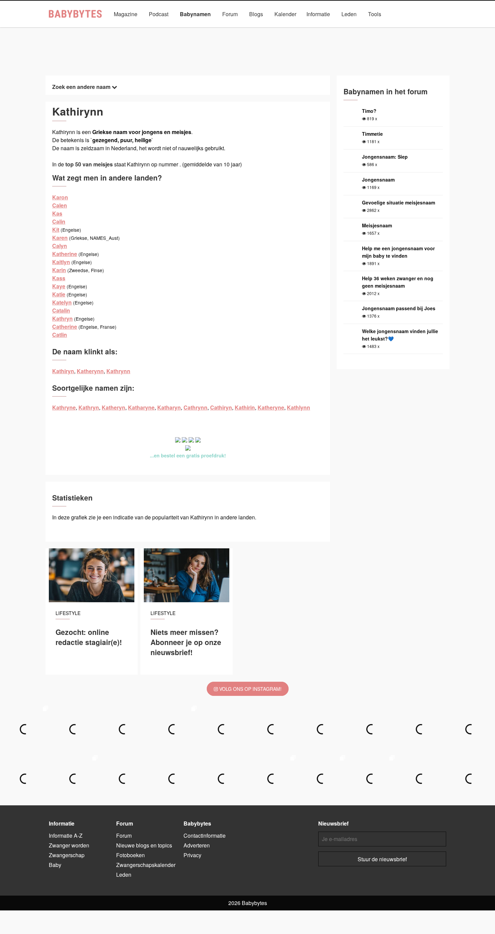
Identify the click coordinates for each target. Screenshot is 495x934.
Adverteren (197, 845)
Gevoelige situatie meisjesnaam (398, 202)
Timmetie (372, 133)
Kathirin (245, 407)
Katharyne (141, 407)
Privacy (192, 855)
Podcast (158, 14)
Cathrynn (195, 407)
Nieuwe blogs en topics (144, 845)
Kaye (58, 286)
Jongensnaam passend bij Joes (398, 308)
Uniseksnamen (267, 29)
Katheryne (271, 407)
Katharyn (169, 407)
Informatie (318, 14)
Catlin (59, 335)
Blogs (256, 14)
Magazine (125, 14)
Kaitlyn (61, 262)
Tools (374, 14)
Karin (59, 270)
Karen (60, 237)
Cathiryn (221, 407)
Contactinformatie (205, 835)
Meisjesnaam (377, 225)
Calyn (59, 246)
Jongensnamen (176, 29)
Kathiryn (63, 371)
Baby (55, 865)
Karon (60, 197)
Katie (58, 294)
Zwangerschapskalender (145, 865)
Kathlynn (298, 407)
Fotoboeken (130, 855)
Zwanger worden (69, 845)
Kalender (285, 14)
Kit (55, 229)
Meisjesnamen (221, 29)
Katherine (64, 254)
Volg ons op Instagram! (250, 688)
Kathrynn (118, 371)
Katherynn (90, 371)
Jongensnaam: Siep (385, 156)
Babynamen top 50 (315, 29)
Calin (58, 221)
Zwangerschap (67, 855)
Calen (59, 205)
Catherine (64, 326)
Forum (230, 14)
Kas (57, 213)
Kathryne (64, 407)
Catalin (61, 310)
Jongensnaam (378, 179)
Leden (349, 14)
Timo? (369, 110)
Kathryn (62, 318)
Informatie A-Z (65, 835)
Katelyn (62, 302)
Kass (58, 278)
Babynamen (195, 14)
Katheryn (113, 407)
